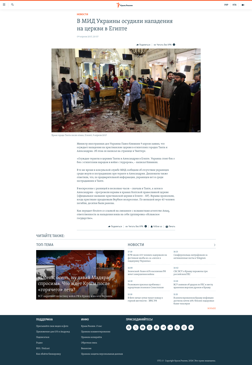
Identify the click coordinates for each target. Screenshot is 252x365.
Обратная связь (89, 343)
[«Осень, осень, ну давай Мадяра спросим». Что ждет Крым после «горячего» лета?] (80, 275)
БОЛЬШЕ (212, 308)
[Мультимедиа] (243, 5)
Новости (82, 14)
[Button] (143, 45)
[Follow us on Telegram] (163, 327)
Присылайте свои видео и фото (52, 326)
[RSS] (177, 327)
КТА (234, 5)
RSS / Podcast (43, 348)
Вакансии (86, 348)
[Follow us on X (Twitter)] (135, 327)
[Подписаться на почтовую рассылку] (191, 327)
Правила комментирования (95, 332)
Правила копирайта (91, 337)
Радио (39, 343)
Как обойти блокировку (48, 354)
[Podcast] (184, 327)
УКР (226, 5)
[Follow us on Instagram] (149, 327)
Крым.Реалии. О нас (91, 326)
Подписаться (42, 337)
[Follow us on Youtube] (142, 327)
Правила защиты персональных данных (102, 354)
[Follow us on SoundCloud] (170, 327)
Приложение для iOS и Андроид (53, 332)
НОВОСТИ (136, 245)
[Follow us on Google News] (156, 327)
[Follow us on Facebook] (129, 327)
